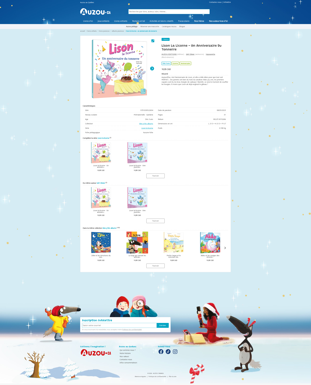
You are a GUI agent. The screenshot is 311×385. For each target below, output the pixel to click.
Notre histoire (125, 353)
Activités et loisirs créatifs (161, 21)
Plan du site (172, 376)
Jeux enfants (103, 21)
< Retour (165, 39)
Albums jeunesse (118, 31)
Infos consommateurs (128, 362)
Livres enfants (120, 21)
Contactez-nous (215, 2)
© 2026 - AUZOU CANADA (155, 373)
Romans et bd (138, 21)
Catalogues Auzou (169, 26)
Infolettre (227, 2)
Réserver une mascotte (149, 26)
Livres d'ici (88, 21)
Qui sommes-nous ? (128, 350)
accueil (82, 31)
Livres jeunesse (104, 31)
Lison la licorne (147, 128)
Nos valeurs (124, 356)
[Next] (152, 68)
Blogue (182, 26)
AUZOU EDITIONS (169, 54)
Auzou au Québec (87, 2)
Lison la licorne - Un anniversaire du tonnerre (141, 31)
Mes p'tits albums (146, 123)
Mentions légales (140, 376)
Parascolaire (183, 21)
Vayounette (210, 54)
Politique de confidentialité (132, 329)
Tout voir (155, 176)
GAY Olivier (190, 54)
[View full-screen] (152, 40)
